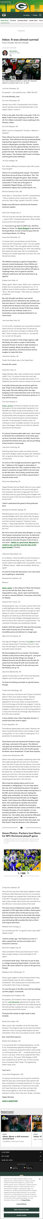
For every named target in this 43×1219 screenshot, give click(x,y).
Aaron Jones (7, 588)
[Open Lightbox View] (21, 863)
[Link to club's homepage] (4, 14)
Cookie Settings (21, 1204)
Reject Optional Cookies (21, 1209)
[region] (21, 1197)
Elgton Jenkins (7, 406)
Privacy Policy (26, 1200)
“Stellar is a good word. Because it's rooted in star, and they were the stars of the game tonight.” (20, 544)
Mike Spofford (13, 51)
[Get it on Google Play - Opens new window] (28, 1168)
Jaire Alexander (13, 1002)
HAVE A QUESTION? (10, 1101)
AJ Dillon (30, 641)
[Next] (28, 873)
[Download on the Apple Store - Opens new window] (14, 1168)
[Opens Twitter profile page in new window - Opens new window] (10, 55)
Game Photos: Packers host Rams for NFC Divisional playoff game (21, 834)
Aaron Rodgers (23, 228)
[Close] (40, 1179)
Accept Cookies (21, 1215)
